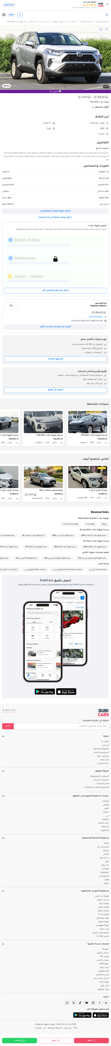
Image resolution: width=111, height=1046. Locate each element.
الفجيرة (105, 819)
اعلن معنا (104, 760)
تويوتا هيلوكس (102, 925)
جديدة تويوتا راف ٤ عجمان (35, 536)
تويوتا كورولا (103, 922)
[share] (101, 29)
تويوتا (104, 524)
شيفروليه (104, 872)
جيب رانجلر (104, 929)
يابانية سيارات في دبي (98, 570)
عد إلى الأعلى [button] (10, 710)
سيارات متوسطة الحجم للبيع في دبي (67, 570)
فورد (107, 862)
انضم (8, 726)
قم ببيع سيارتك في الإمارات (96, 787)
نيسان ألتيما (103, 911)
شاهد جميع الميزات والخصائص (55, 211)
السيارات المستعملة (99, 776)
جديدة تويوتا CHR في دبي (28, 558)
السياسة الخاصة (101, 753)
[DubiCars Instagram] (93, 1002)
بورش (106, 883)
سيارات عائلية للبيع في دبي (35, 570)
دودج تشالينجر (102, 975)
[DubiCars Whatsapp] (67, 1002)
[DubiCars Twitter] (73, 1002)
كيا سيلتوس (103, 971)
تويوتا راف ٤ (90, 524)
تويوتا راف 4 (103, 915)
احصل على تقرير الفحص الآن (55, 290)
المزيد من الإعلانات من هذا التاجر (55, 327)
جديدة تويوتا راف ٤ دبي (65, 536)
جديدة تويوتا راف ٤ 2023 (38, 547)
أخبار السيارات (102, 784)
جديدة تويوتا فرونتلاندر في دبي (59, 558)
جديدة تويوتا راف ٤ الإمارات (96, 536)
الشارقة (105, 827)
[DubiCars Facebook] (99, 1002)
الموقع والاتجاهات (95, 317)
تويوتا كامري (103, 907)
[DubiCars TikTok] (80, 1002)
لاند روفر (105, 865)
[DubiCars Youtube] (86, 1002)
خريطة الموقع (102, 771)
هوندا (106, 880)
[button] (107, 5)
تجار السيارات (103, 764)
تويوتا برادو (104, 904)
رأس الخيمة (103, 823)
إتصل (89, 1041)
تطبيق (11, 15)
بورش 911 (104, 957)
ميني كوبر (105, 986)
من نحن (105, 745)
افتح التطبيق (9, 5)
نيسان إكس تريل (101, 978)
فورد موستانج (103, 918)
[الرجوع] (107, 15)
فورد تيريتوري (103, 989)
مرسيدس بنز (103, 847)
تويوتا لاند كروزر (102, 896)
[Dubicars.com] (103, 712)
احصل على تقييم (55, 390)
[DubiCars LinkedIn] (106, 1002)
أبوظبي (106, 805)
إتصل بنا (105, 742)
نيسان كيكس (103, 960)
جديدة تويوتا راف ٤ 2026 (97, 547)
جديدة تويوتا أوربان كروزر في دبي (94, 558)
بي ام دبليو (104, 858)
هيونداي (105, 869)
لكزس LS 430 (103, 936)
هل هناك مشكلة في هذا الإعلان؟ (53, 217)
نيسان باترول (103, 900)
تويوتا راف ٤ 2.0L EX (70, 524)
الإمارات (105, 801)
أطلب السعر (102, 107)
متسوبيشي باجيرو (101, 933)
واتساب (17, 1041)
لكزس (106, 854)
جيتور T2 (105, 949)
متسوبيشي (104, 876)
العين (106, 809)
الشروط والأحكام (101, 749)
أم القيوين (104, 830)
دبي (107, 816)
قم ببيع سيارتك (55, 359)
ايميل (53, 1041)
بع (20, 15)
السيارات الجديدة (101, 780)
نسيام (106, 851)
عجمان (106, 812)
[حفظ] (106, 29)
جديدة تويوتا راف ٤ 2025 (67, 547)
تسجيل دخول (103, 756)
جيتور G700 (104, 964)
